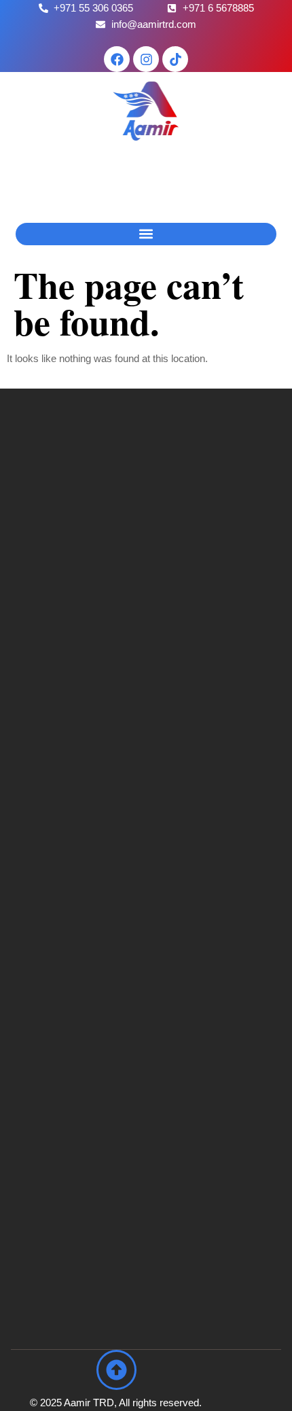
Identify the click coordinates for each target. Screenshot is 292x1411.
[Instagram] (146, 59)
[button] (146, 234)
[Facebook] (117, 59)
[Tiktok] (175, 59)
